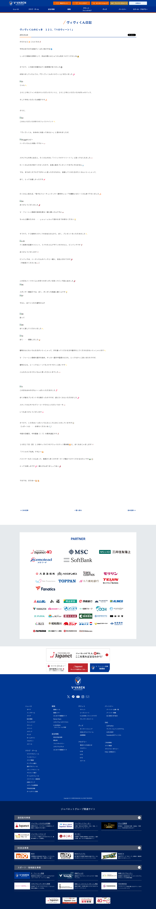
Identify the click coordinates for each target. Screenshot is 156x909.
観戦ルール (56, 709)
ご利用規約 (108, 742)
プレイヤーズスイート (86, 719)
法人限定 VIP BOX (112, 716)
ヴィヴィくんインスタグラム (115, 729)
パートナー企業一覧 (112, 709)
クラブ (29, 716)
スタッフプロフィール (33, 769)
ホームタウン (31, 738)
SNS (106, 722)
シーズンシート (84, 712)
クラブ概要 (30, 760)
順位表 (55, 740)
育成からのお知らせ (86, 745)
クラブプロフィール (33, 754)
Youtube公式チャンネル (113, 735)
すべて (29, 709)
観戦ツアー (56, 712)
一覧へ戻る (78, 510)
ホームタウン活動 (32, 791)
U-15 (81, 754)
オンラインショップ (86, 729)
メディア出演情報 (32, 785)
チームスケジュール (33, 776)
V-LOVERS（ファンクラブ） (89, 716)
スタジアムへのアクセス (60, 722)
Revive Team (57, 719)
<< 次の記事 (24, 510)
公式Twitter (110, 726)
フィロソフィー (31, 757)
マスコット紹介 (32, 772)
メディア (29, 731)
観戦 (69, 9)
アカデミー (30, 741)
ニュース (16, 9)
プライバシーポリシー (112, 749)
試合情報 (51, 9)
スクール (29, 744)
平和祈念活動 (31, 788)
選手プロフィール (32, 766)
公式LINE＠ (109, 732)
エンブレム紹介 (32, 763)
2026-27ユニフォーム (86, 732)
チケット (29, 725)
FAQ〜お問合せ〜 (110, 752)
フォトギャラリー (58, 743)
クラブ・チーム (33, 9)
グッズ (105, 9)
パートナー (122, 9)
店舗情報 (82, 735)
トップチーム (31, 712)
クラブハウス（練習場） (34, 779)
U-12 (81, 757)
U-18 (81, 751)
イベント (29, 728)
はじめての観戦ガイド (60, 716)
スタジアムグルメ (58, 746)
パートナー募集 (111, 712)
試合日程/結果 (57, 737)
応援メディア (31, 782)
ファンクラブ (31, 722)
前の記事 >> (132, 510)
